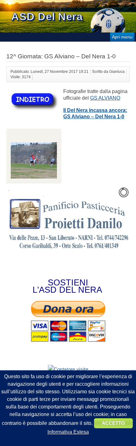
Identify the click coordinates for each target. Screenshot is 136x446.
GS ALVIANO (105, 98)
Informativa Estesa (68, 432)
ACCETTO (113, 423)
